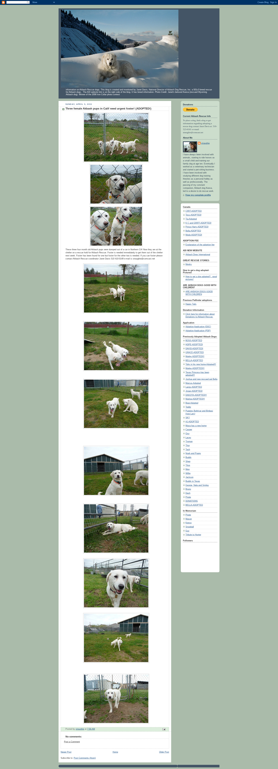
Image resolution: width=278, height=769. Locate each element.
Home (115, 752)
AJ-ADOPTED (192, 422)
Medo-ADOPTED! (193, 235)
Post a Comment (72, 742)
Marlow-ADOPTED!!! (195, 399)
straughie (205, 143)
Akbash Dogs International (197, 254)
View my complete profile (198, 195)
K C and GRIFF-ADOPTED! (198, 223)
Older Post (164, 752)
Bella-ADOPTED (193, 231)
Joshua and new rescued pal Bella (201, 379)
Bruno (188, 489)
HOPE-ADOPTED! (194, 344)
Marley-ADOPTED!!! (194, 368)
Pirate (188, 497)
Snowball (189, 527)
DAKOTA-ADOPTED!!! (196, 395)
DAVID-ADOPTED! (194, 348)
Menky (188, 264)
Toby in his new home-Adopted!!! (200, 364)
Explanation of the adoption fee (199, 245)
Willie (187, 473)
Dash (187, 493)
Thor (187, 445)
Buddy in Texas (192, 481)
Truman (189, 441)
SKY (187, 418)
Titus (187, 465)
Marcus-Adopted (193, 383)
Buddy (188, 457)
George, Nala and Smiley (197, 485)
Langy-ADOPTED (193, 387)
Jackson (189, 477)
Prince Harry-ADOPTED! (196, 227)
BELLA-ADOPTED (194, 360)
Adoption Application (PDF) (198, 331)
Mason (188, 519)
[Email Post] (164, 729)
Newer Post (66, 752)
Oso (187, 433)
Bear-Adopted (191, 403)
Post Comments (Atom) (85, 758)
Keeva (188, 523)
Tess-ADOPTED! (193, 215)
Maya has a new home (196, 426)
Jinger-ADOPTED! (194, 391)
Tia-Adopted (191, 219)
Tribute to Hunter (193, 535)
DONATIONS (191, 501)
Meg (187, 469)
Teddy (188, 407)
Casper (188, 429)
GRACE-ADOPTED (194, 352)
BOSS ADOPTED (193, 340)
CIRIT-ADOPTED (193, 211)
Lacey (188, 438)
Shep (187, 461)
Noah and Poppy (193, 453)
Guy (187, 531)
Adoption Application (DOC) (198, 327)
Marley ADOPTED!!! (194, 356)
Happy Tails (190, 304)
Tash (187, 449)
